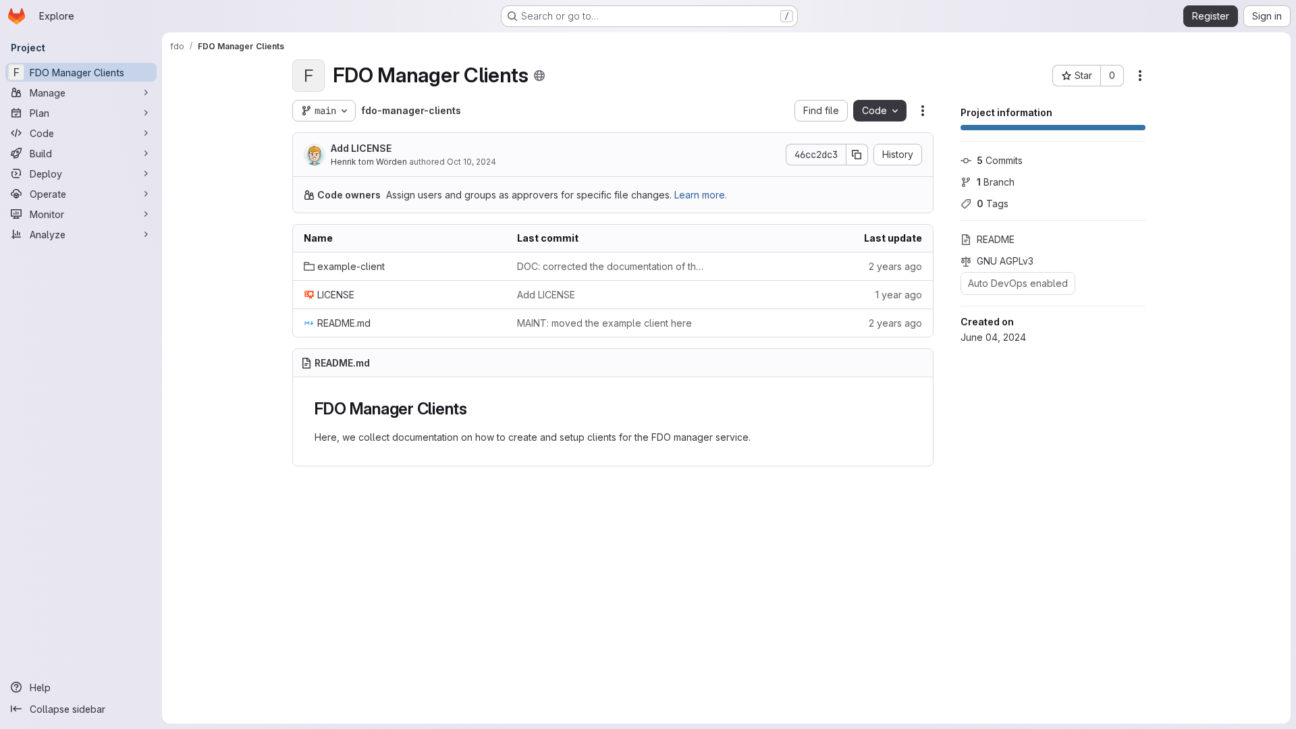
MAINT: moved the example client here (604, 323)
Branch (996, 182)
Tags (992, 203)
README (996, 239)
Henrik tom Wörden (369, 162)
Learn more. (700, 194)
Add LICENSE (361, 148)
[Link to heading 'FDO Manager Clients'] (476, 408)
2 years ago (895, 266)
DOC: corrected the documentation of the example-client (613, 266)
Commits (1000, 160)
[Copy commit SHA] (857, 154)
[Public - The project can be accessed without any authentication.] (539, 75)
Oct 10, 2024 (471, 162)
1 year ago (898, 294)
